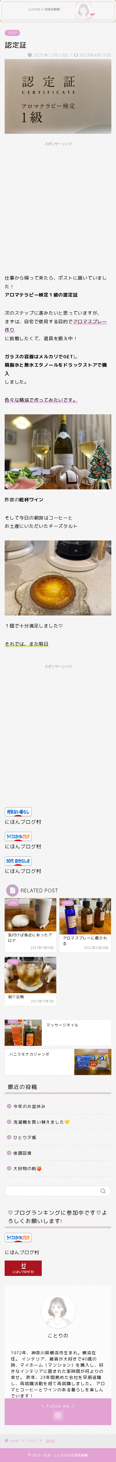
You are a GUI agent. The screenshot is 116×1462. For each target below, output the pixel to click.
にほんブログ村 (23, 822)
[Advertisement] (58, 207)
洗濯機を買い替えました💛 (41, 1122)
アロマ (12, 33)
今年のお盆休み (29, 1106)
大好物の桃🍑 (27, 1168)
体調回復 (22, 1153)
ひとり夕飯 (25, 1137)
